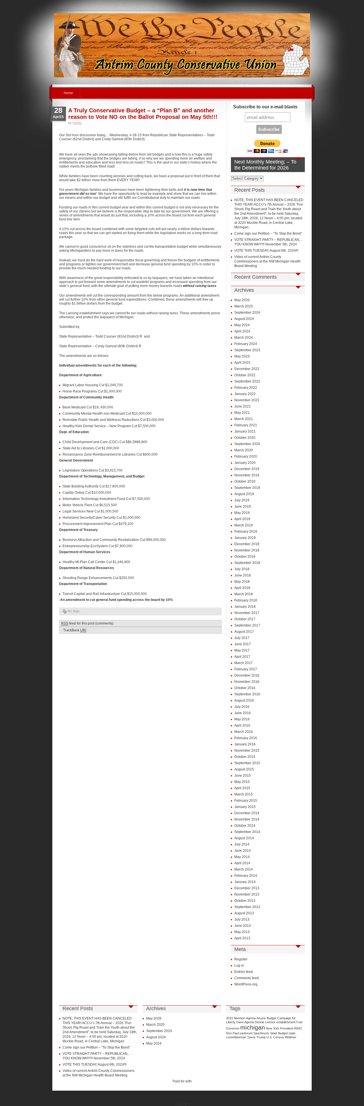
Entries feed (243, 972)
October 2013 (244, 901)
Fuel (299, 1022)
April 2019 (242, 519)
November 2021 (246, 400)
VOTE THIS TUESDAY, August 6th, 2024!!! (266, 251)
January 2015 (245, 807)
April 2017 (242, 657)
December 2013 (246, 888)
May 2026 (242, 300)
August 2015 (244, 769)
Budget (271, 1018)
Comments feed (246, 978)
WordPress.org (245, 984)
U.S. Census (275, 1037)
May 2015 (242, 782)
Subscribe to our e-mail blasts (265, 106)
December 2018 (246, 544)
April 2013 (242, 938)
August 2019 (244, 494)
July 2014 (241, 844)
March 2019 (243, 525)
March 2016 (243, 732)
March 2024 (243, 338)
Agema (251, 1018)
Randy (77, 123)
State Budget (279, 1033)
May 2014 (242, 857)
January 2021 (245, 431)
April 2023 (242, 363)
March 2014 (243, 869)
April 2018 (242, 588)
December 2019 (246, 469)
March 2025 (243, 306)
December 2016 (246, 675)
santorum (246, 1033)
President (286, 1028)
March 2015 (243, 794)
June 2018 (242, 575)
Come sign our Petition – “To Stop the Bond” (268, 233)
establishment (285, 1022)
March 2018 (243, 594)
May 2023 (242, 356)
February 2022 (245, 388)
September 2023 (247, 350)
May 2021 (242, 413)
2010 (229, 1018)
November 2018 (246, 550)
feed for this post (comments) (87, 623)
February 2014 (245, 876)
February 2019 (245, 532)
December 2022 (246, 369)
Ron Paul (232, 1033)
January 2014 (245, 882)
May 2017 (242, 650)
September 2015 (247, 763)
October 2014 (244, 826)
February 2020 (245, 456)
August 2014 (244, 838)
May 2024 (242, 325)
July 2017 (241, 638)
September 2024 (247, 313)
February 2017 (245, 669)
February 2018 (245, 600)
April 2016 (242, 725)
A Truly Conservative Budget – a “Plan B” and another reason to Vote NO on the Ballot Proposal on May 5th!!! (143, 113)
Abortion (239, 1018)
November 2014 (246, 819)
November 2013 (246, 894)
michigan (252, 1027)
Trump (261, 1037)
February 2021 (245, 425)
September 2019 (247, 488)
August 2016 (244, 700)
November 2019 (246, 475)
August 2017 (244, 632)
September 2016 (247, 694)
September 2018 (247, 563)
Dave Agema (245, 1022)
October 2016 (244, 688)
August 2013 (244, 913)
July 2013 (241, 919)
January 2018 (245, 607)
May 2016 (242, 719)
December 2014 (246, 813)
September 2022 (247, 381)
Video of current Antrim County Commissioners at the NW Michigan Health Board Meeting (267, 261)
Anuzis (261, 1018)
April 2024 (242, 331)
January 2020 (245, 463)
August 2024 (244, 319)
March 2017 (243, 663)
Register (240, 959)
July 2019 (241, 500)
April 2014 (242, 863)
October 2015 (244, 757)
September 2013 (247, 907)
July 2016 (241, 707)
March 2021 (243, 419)
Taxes (251, 1037)
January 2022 (245, 394)
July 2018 (241, 569)
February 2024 (245, 344)
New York (272, 1028)
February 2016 (245, 738)
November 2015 (246, 751)
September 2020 (247, 444)
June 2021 (242, 406)
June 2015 (242, 776)
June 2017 (242, 644)
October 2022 (244, 375)
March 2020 (243, 450)
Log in (239, 966)
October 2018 (244, 557)
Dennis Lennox (265, 1022)
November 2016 (246, 682)
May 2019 (242, 513)
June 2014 (242, 851)
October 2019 (244, 481)
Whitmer (290, 1037)
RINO (298, 1028)
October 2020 (244, 438)
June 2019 (242, 506)
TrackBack (74, 630)
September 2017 (247, 625)
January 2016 (245, 744)
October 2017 (244, 619)
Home (68, 93)
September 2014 (247, 832)
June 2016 (242, 713)
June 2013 (242, 926)
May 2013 (242, 932)
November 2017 (246, 613)
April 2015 (242, 788)
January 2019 (245, 538)
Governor (232, 1028)
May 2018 (242, 582)
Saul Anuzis (261, 1033)
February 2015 (245, 801)
